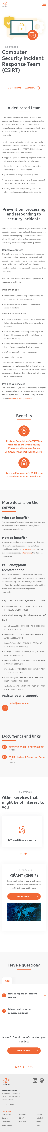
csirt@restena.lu (28, 549)
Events (38, 1121)
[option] (22, 831)
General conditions (6, 1120)
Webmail (22, 1114)
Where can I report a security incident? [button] (19, 1011)
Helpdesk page (23, 1050)
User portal (6, 1114)
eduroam (22, 1121)
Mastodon (41, 1080)
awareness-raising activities (20, 398)
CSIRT (21, 1118)
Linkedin (35, 1080)
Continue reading (21, 87)
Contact (39, 1114)
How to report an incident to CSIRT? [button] (22, 995)
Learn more (23, 896)
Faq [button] (7, 980)
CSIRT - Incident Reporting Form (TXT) (27, 758)
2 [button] (26, 854)
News (38, 1125)
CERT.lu (38, 451)
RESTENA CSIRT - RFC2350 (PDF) (26, 746)
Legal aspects (7, 1125)
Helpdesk (39, 1118)
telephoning (26, 552)
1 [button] (21, 854)
